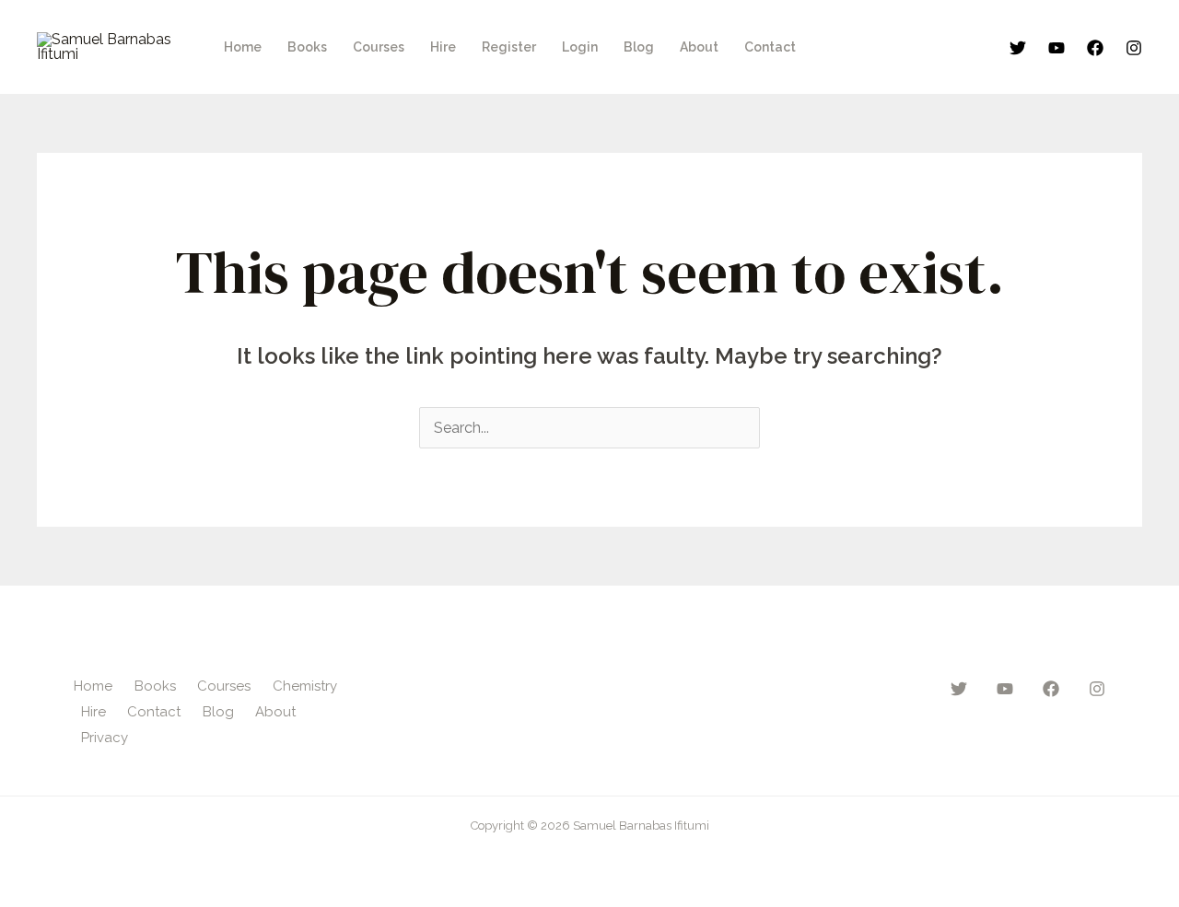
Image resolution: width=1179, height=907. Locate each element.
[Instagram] (1134, 48)
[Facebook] (1095, 48)
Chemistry (305, 686)
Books (307, 47)
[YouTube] (1056, 48)
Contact (770, 47)
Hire (443, 47)
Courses (378, 47)
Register (509, 47)
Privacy (104, 737)
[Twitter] (1018, 48)
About (699, 47)
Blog (639, 47)
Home (243, 47)
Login (580, 47)
